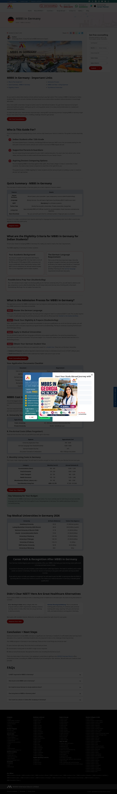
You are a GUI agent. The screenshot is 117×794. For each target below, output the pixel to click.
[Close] (76, 378)
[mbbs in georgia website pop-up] (58, 397)
